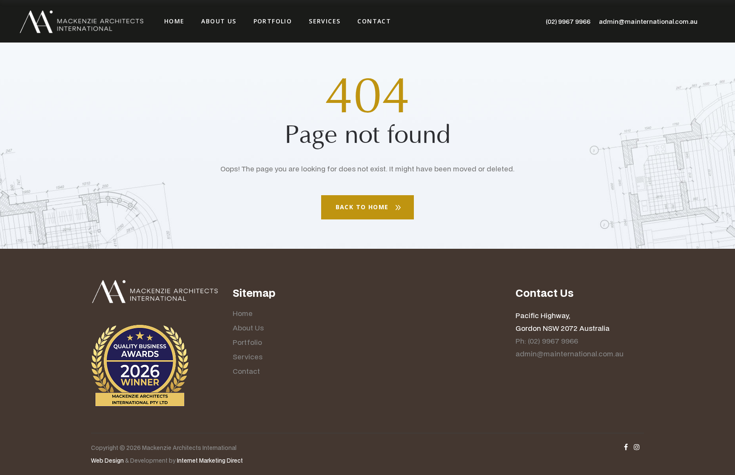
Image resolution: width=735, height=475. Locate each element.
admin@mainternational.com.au (648, 21)
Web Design (107, 460)
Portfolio (247, 342)
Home (243, 313)
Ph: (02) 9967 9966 (547, 341)
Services (247, 356)
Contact (246, 371)
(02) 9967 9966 (568, 21)
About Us (248, 328)
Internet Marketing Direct (210, 460)
